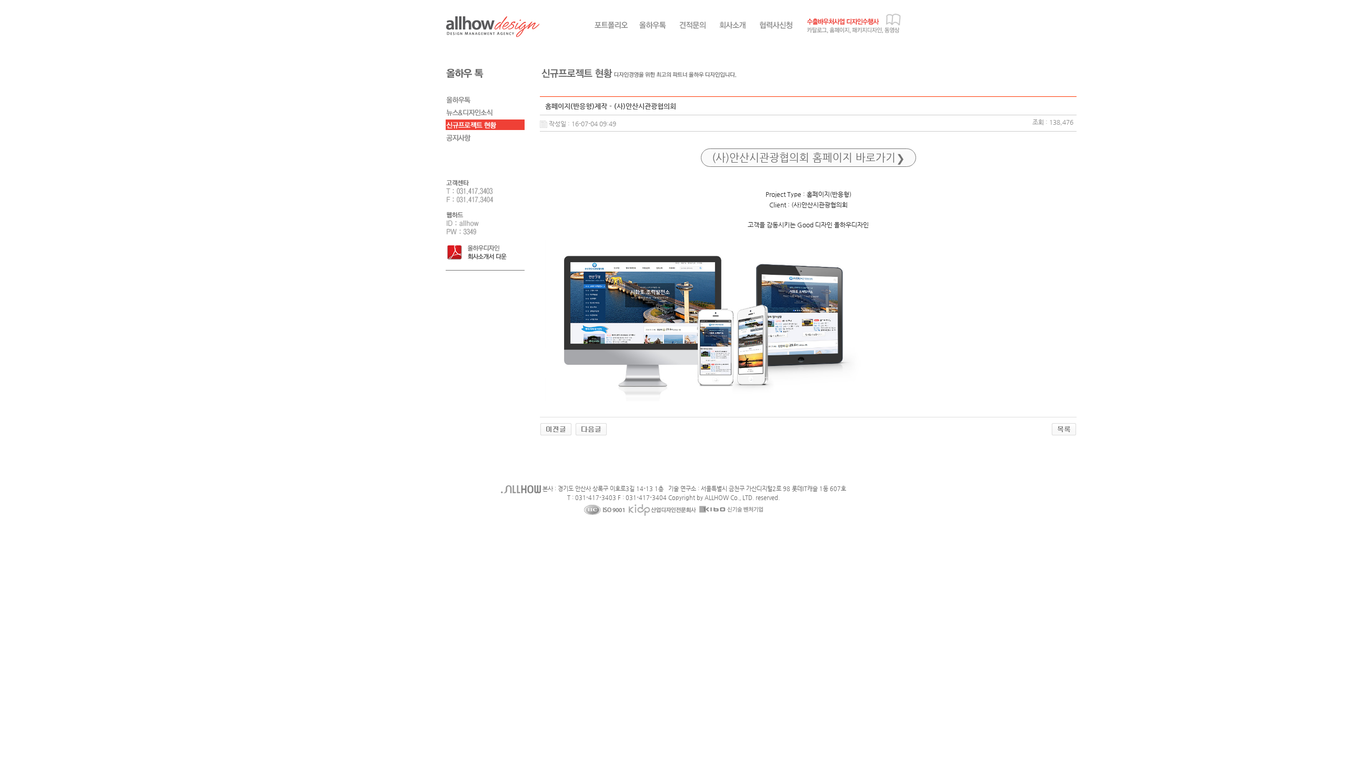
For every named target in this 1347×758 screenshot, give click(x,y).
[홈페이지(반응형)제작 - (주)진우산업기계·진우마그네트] (556, 428)
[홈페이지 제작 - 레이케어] (591, 428)
